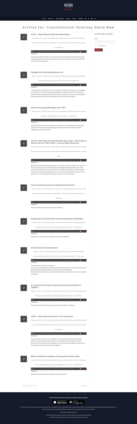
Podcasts (34, 43)
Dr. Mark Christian (55, 151)
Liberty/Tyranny (68, 189)
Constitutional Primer (49, 189)
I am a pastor (101, 45)
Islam (53, 76)
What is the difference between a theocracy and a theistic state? (55, 356)
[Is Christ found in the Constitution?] (24, 250)
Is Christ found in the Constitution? (44, 248)
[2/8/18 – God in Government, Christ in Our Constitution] (24, 319)
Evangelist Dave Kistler (72, 43)
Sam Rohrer (82, 43)
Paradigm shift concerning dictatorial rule (47, 72)
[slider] (84, 51)
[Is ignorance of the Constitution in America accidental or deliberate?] (24, 221)
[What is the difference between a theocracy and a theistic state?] (24, 359)
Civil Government (47, 291)
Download (34, 54)
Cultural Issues (55, 38)
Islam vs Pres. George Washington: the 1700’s (48, 108)
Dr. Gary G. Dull (60, 43)
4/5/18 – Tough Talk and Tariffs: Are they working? (50, 34)
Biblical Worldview (48, 360)
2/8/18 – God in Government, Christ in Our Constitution (52, 316)
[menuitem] (44, 19)
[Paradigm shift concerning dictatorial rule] (24, 75)
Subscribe (98, 50)
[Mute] (80, 51)
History (44, 111)
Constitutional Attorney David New (46, 43)
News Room (60, 47)
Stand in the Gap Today (75, 38)
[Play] (32, 51)
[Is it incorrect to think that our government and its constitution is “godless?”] (24, 288)
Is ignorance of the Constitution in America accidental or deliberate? (57, 219)
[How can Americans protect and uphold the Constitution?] (24, 187)
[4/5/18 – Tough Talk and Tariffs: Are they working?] (24, 37)
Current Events (64, 38)
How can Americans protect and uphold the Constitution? (53, 185)
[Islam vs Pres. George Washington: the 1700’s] (24, 110)
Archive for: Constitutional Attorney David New (68, 27)
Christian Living (46, 38)
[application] (59, 51)
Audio (83, 38)
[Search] (94, 19)
